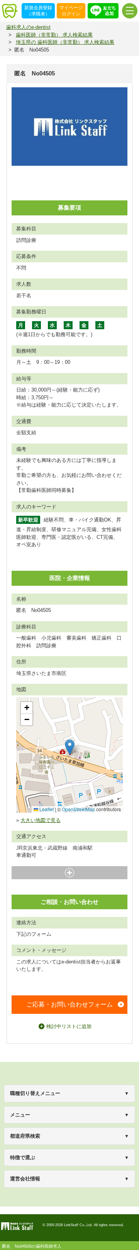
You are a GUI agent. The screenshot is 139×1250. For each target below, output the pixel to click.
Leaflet (46, 809)
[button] (70, 747)
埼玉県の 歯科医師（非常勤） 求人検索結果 (65, 42)
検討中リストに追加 (69, 1026)
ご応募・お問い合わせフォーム (69, 1004)
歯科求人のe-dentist (28, 27)
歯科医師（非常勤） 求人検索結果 (54, 35)
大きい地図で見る (40, 820)
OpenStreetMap (78, 809)
